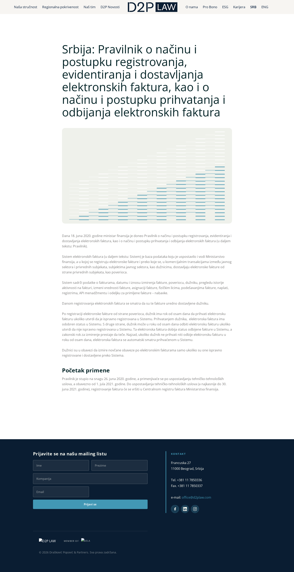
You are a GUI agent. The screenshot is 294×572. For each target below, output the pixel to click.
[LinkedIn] (185, 509)
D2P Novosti (110, 7)
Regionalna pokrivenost (60, 7)
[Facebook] (175, 509)
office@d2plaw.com (196, 497)
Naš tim (90, 7)
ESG (225, 7)
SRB (253, 7)
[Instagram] (195, 509)
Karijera (239, 7)
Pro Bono (210, 7)
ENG (264, 7)
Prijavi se (90, 504)
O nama (192, 7)
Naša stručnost (25, 7)
